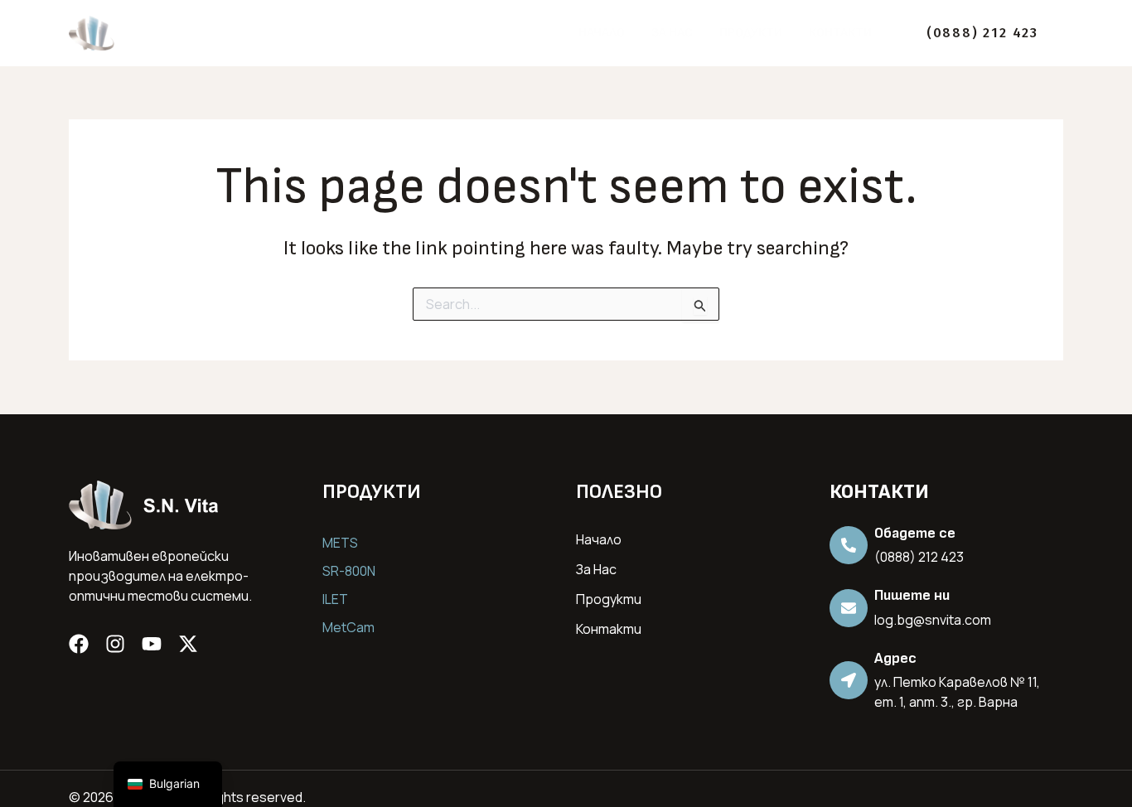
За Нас (672, 33)
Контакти (840, 33)
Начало (601, 33)
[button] (982, 33)
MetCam (348, 627)
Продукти (750, 33)
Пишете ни (912, 595)
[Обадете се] (849, 545)
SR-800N (348, 571)
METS (340, 543)
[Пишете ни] (849, 608)
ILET (335, 599)
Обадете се (914, 533)
